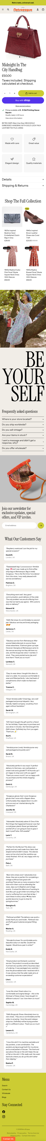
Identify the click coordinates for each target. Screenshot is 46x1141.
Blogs (4, 1097)
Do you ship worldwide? (14, 424)
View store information (13, 118)
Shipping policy (15, 1136)
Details (6, 179)
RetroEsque (25, 1129)
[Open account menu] (37, 9)
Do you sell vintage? (12, 430)
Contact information (29, 1136)
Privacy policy (21, 1133)
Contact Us (6, 1089)
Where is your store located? (17, 419)
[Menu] (3, 9)
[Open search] (8, 9)
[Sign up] (41, 525)
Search (4, 1085)
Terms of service (33, 1133)
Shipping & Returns (15, 185)
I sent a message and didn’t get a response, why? (18, 441)
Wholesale (6, 1093)
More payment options (23, 106)
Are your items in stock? (14, 435)
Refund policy (11, 1133)
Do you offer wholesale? (14, 448)
